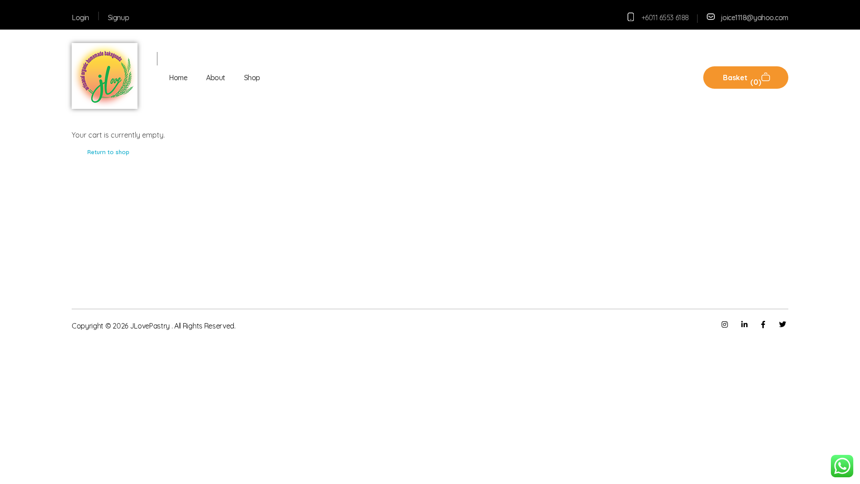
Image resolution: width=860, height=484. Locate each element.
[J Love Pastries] (105, 76)
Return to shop (108, 152)
